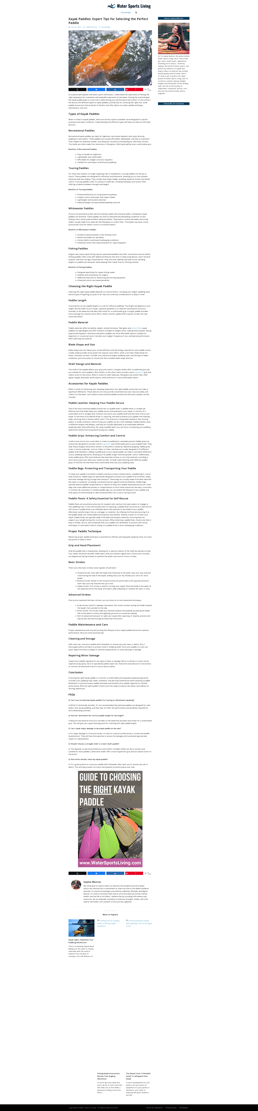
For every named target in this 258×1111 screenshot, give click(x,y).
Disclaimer (183, 1108)
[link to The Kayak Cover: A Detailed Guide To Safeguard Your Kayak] (139, 994)
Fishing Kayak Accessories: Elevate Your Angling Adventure (108, 1076)
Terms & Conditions (154, 1108)
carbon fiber (136, 328)
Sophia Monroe (91, 27)
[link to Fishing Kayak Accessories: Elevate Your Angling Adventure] (110, 994)
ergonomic (139, 372)
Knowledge (126, 12)
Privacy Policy (171, 1108)
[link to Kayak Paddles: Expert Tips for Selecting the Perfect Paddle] (110, 58)
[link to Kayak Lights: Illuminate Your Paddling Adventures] (81, 928)
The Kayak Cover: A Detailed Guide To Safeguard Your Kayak (138, 1076)
